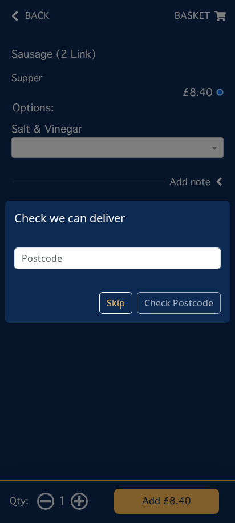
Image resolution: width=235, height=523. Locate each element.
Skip (116, 303)
